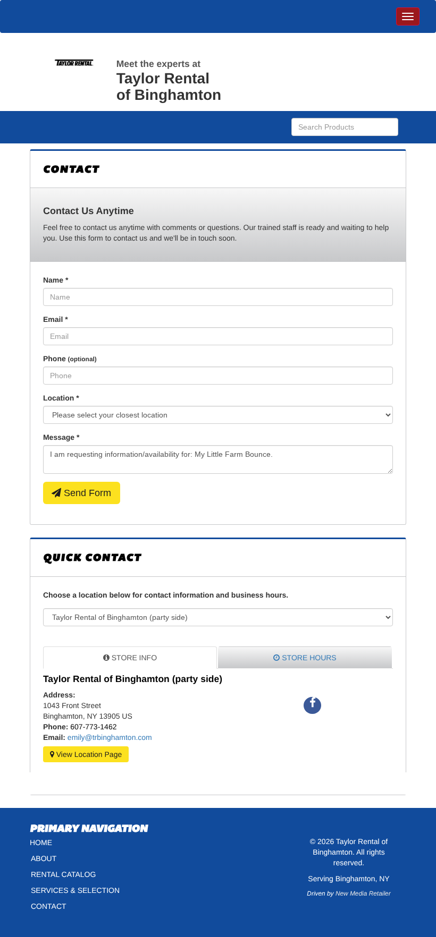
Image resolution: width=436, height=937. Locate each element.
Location (61, 398)
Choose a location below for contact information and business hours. (165, 595)
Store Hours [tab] (308, 657)
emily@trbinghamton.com (110, 737)
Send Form (86, 493)
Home (41, 842)
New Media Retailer (363, 893)
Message (61, 437)
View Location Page (88, 754)
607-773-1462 (93, 726)
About (43, 858)
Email (55, 319)
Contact (48, 906)
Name (55, 280)
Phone (70, 358)
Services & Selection (75, 890)
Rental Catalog (63, 874)
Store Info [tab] (133, 657)
